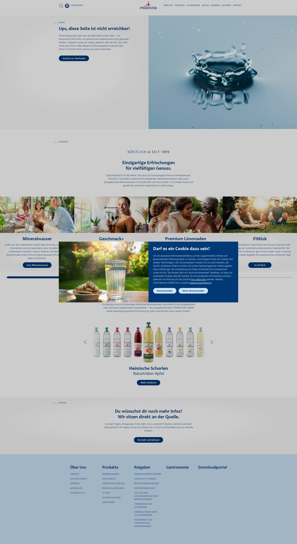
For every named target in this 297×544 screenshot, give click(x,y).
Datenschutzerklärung (200, 282)
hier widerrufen (198, 279)
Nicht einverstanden (193, 291)
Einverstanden (165, 291)
